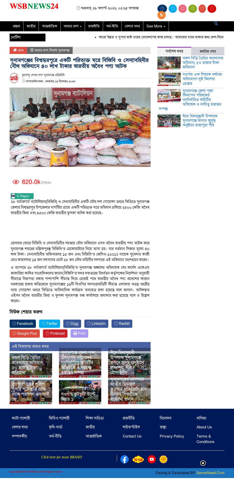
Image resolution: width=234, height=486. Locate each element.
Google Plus (26, 333)
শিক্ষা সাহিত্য (95, 418)
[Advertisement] (80, 228)
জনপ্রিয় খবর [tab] (208, 51)
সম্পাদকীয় (19, 436)
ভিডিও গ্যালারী (59, 418)
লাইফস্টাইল (131, 427)
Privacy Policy (172, 436)
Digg (74, 323)
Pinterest (57, 333)
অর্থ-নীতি (112, 26)
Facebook (24, 323)
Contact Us (132, 436)
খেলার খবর (132, 26)
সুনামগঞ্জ (63, 50)
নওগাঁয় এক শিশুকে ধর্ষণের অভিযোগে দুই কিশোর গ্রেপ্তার (202, 79)
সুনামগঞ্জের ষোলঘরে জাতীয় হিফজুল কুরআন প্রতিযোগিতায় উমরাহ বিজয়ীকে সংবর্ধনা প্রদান (128, 389)
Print (81, 333)
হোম (20, 50)
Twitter (51, 323)
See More (154, 26)
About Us (204, 427)
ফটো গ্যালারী (21, 418)
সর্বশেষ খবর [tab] (174, 51)
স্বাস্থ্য (163, 427)
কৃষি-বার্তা (55, 427)
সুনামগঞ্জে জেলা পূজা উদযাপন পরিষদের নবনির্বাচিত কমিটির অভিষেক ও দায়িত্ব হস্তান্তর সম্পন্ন (78, 363)
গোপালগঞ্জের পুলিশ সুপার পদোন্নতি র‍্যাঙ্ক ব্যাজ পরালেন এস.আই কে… (30, 391)
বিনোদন (165, 418)
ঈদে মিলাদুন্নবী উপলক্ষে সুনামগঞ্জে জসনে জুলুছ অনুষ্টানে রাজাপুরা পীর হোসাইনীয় (127, 363)
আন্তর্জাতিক (49, 26)
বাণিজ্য (201, 418)
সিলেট (53, 50)
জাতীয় (31, 26)
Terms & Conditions (206, 439)
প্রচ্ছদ (16, 26)
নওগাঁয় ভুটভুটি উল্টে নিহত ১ (78, 396)
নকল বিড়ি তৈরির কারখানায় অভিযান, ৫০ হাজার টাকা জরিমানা (27, 365)
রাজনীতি (94, 26)
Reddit (124, 323)
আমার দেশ (71, 26)
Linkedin (98, 323)
